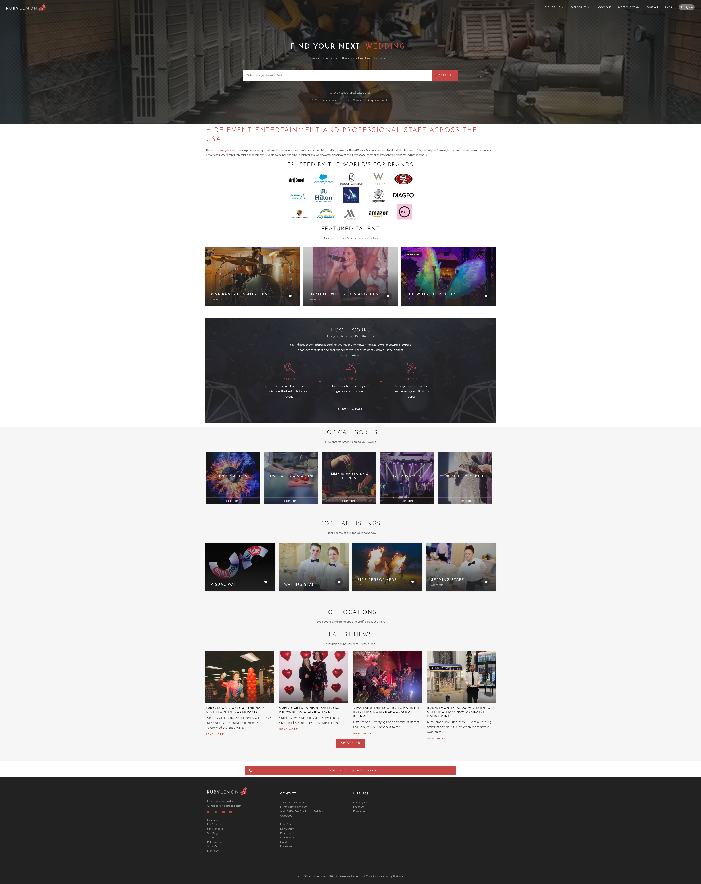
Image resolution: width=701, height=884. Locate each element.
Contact (652, 7)
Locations (604, 7)
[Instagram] (208, 812)
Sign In (688, 7)
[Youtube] (223, 812)
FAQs (668, 7)
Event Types (360, 802)
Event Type (552, 7)
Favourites (359, 811)
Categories (578, 7)
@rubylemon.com (297, 806)
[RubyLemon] (26, 7)
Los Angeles (224, 150)
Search (445, 75)
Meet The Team (628, 7)
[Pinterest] (230, 812)
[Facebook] (215, 812)
